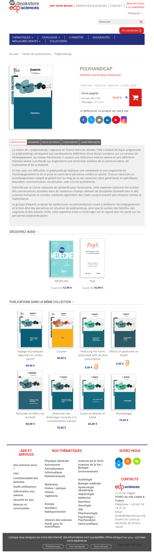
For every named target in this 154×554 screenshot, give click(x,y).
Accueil (13, 54)
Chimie (49, 492)
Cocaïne (61, 351)
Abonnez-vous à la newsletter (135, 5)
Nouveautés (101, 37)
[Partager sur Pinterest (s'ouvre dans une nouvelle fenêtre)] (116, 120)
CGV (16, 473)
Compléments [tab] (70, 142)
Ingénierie (51, 496)
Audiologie (85, 479)
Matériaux (51, 484)
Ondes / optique (55, 488)
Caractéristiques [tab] (90, 142)
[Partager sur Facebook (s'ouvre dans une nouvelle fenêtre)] (83, 120)
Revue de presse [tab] (51, 142)
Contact (116, 6)
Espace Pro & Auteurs (91, 6)
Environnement (88, 471)
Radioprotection (55, 511)
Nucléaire (51, 508)
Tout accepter (77, 546)
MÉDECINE (61, 281)
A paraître (76, 37)
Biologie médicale (89, 483)
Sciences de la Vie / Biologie (90, 466)
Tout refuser (101, 546)
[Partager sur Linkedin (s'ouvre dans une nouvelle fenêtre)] (107, 120)
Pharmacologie (87, 513)
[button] (31, 97)
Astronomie (52, 464)
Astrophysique (54, 468)
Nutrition (84, 501)
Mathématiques (55, 476)
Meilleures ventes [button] (25, 41)
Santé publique (88, 523)
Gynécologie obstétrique (86, 488)
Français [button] (134, 13)
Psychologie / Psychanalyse (86, 518)
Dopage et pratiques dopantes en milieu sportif (30, 355)
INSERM (85, 75)
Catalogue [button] (50, 37)
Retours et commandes (21, 506)
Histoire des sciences (58, 519)
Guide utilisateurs (24, 486)
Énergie (49, 503)
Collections (58, 41)
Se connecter (130, 30)
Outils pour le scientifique (53, 525)
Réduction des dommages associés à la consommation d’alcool (61, 417)
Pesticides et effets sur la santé (30, 415)
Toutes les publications (36, 54)
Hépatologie (86, 494)
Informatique (53, 472)
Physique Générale (57, 461)
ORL (80, 509)
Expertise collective (106, 85)
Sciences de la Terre (90, 460)
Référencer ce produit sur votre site (105, 111)
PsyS (92, 281)
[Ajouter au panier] (135, 97)
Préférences (53, 546)
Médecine (84, 497)
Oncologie (84, 505)
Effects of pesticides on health (123, 353)
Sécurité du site (23, 500)
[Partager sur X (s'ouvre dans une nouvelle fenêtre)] (91, 120)
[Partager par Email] (99, 120)
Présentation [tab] (18, 142)
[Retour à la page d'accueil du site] (24, 6)
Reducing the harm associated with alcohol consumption (92, 355)
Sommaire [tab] (33, 142)
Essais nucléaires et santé (92, 415)
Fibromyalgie (124, 413)
